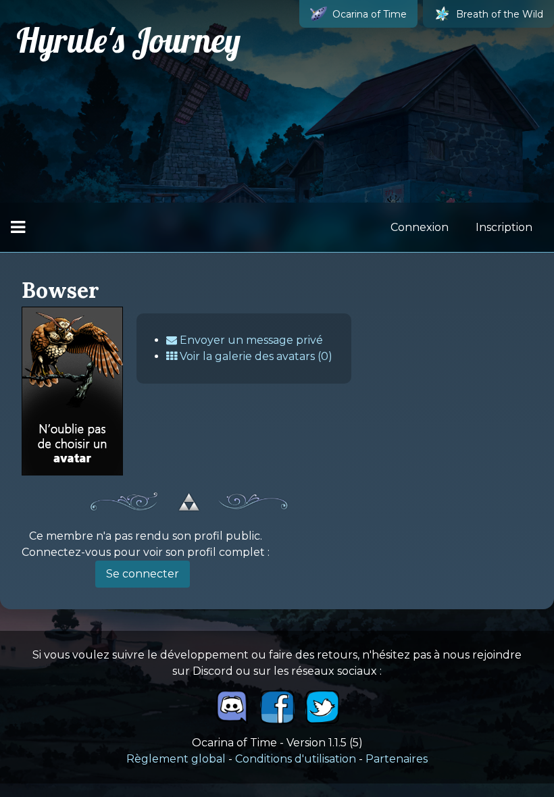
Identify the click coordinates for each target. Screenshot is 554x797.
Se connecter (142, 573)
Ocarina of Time (369, 14)
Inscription (504, 227)
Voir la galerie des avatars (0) (254, 356)
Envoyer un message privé (250, 340)
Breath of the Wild (499, 14)
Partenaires (397, 758)
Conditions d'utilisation (295, 758)
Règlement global (176, 758)
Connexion (420, 227)
